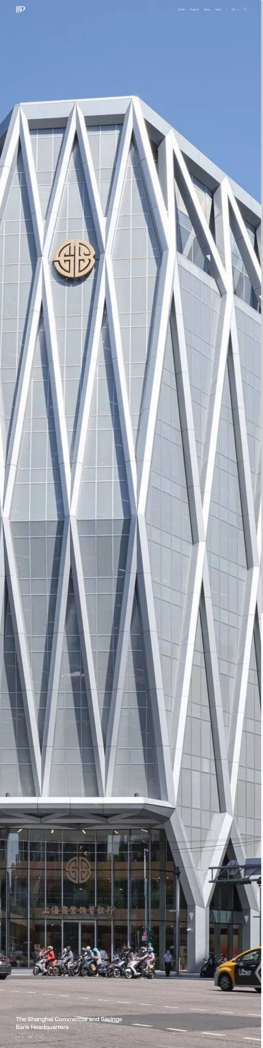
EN (233, 9)
